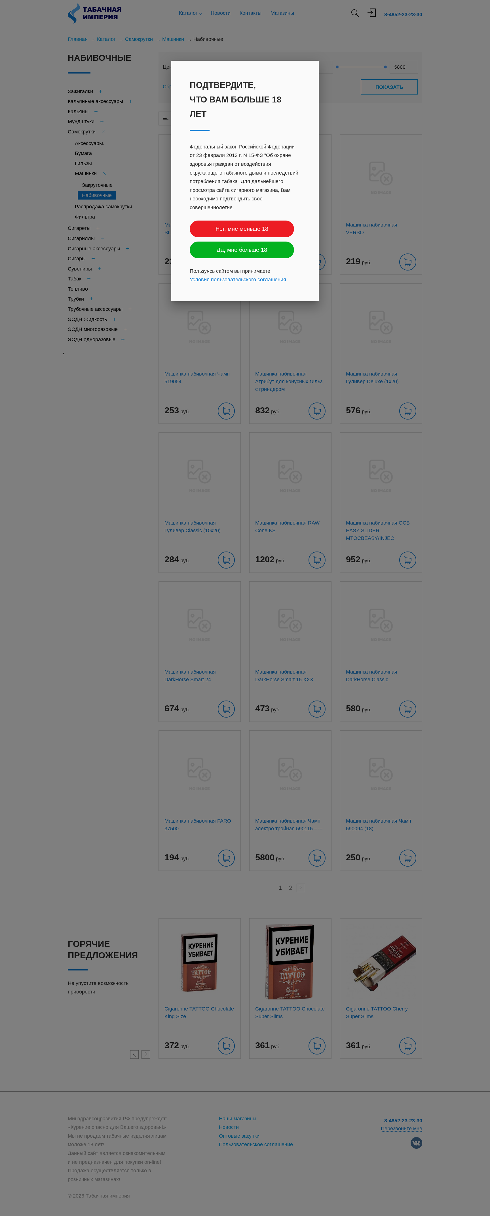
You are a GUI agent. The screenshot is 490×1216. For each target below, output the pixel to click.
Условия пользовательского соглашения (238, 280)
